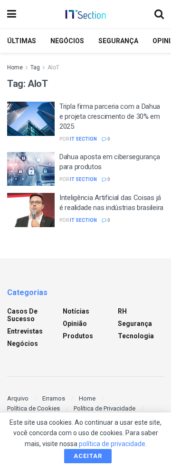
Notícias (76, 311)
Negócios (67, 41)
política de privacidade (112, 444)
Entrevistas (25, 331)
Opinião (75, 323)
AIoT (53, 67)
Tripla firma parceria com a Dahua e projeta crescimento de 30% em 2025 (109, 116)
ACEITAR (88, 455)
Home (15, 67)
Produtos (78, 336)
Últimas (21, 41)
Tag (35, 67)
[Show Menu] (11, 14)
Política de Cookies (33, 408)
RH (122, 311)
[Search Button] (159, 14)
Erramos (53, 398)
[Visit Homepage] (85, 14)
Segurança (118, 41)
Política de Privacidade (104, 408)
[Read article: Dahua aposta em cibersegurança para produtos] (31, 169)
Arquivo (17, 398)
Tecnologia (136, 336)
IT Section (83, 139)
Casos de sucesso (22, 315)
